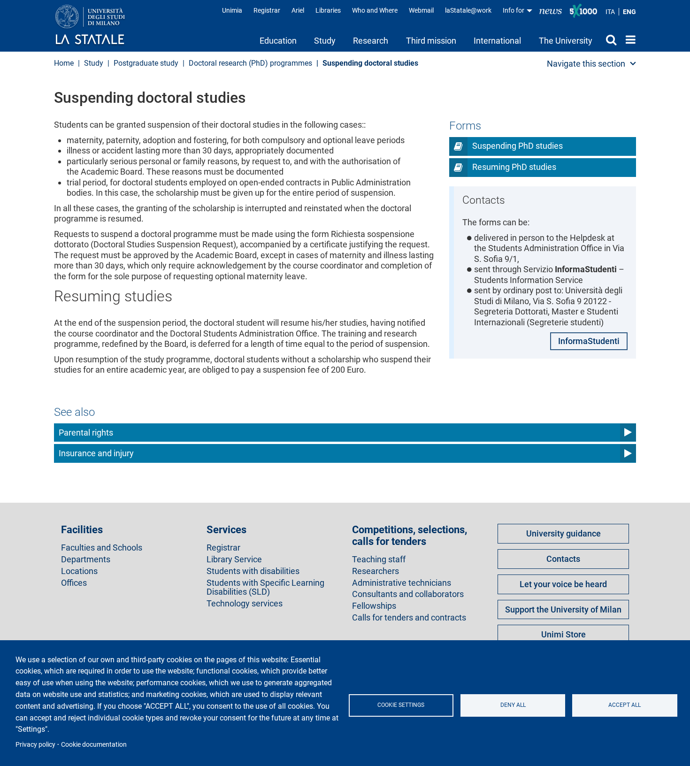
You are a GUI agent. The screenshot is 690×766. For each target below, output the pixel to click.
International (497, 41)
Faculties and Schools (101, 547)
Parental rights (86, 432)
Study (325, 41)
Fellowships (374, 606)
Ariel (297, 10)
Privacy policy (35, 744)
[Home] (99, 25)
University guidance (563, 533)
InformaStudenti (589, 341)
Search (609, 39)
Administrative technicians (401, 583)
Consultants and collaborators (408, 594)
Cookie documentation (94, 744)
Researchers (375, 571)
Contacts (563, 559)
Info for (514, 10)
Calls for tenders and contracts (409, 617)
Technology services (245, 603)
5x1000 (583, 11)
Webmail (421, 10)
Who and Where (375, 10)
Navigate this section (586, 64)
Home (628, 39)
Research (370, 41)
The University (565, 41)
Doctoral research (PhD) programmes (250, 63)
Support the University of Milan (563, 609)
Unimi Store (563, 634)
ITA (610, 11)
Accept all (624, 705)
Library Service (234, 559)
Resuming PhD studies (514, 167)
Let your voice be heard (563, 584)
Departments (85, 559)
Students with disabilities (253, 571)
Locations (79, 571)
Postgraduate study (146, 63)
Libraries (328, 10)
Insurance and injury (96, 453)
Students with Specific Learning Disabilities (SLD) (265, 587)
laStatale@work (468, 10)
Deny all (513, 705)
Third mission (431, 41)
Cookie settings (400, 705)
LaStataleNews (550, 10)
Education (278, 41)
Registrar (266, 10)
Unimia (232, 10)
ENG (629, 11)
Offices (74, 583)
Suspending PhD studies (517, 146)
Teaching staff (379, 559)
